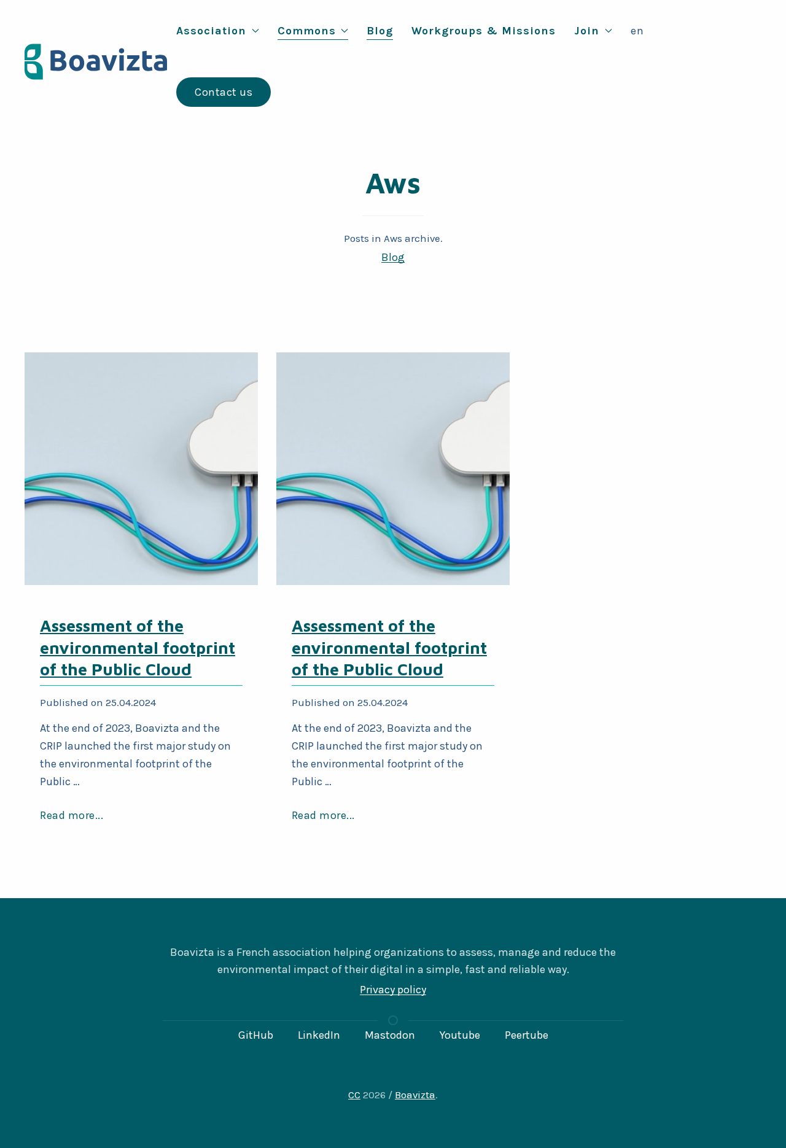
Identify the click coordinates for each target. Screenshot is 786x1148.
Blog (380, 30)
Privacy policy (393, 989)
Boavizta (415, 1095)
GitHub (255, 1035)
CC (354, 1095)
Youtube (460, 1035)
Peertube (526, 1035)
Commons (307, 30)
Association (211, 30)
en (637, 30)
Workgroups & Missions (483, 30)
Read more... (71, 815)
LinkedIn (319, 1035)
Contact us (223, 92)
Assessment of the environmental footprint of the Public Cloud (137, 647)
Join (586, 30)
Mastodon (390, 1035)
